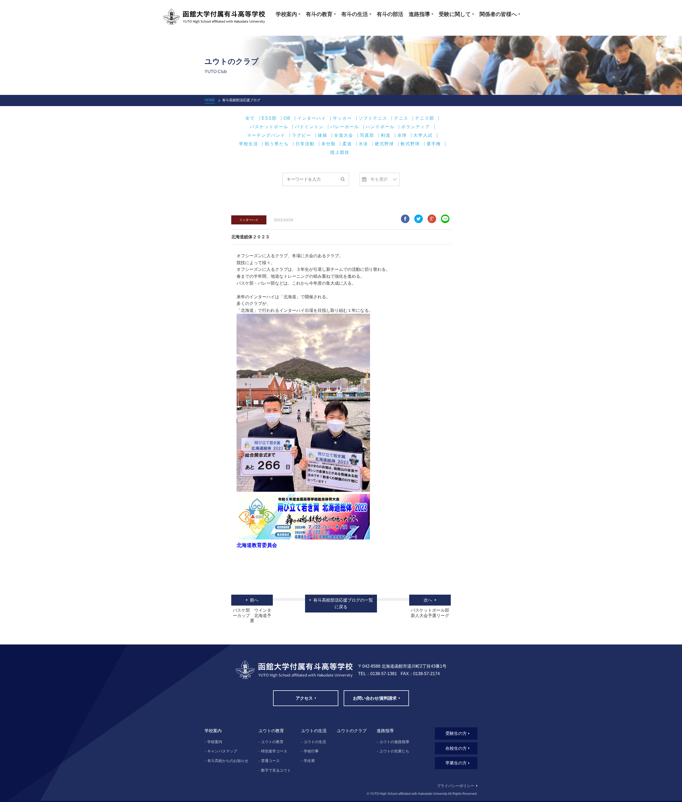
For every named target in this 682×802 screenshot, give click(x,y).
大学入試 (423, 135)
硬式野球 (384, 144)
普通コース (270, 761)
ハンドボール (380, 127)
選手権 (434, 144)
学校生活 (248, 144)
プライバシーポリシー (455, 786)
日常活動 (305, 144)
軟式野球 (410, 144)
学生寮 (309, 761)
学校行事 (311, 751)
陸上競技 (340, 152)
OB (287, 118)
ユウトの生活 (315, 742)
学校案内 (214, 742)
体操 (322, 135)
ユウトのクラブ (352, 730)
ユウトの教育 (272, 742)
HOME (210, 100)
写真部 (367, 135)
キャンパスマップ (222, 751)
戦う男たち (277, 144)
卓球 (402, 135)
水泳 (363, 144)
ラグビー (301, 135)
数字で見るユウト (276, 770)
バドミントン (309, 127)
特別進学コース (274, 751)
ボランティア (415, 127)
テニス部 (424, 118)
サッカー (342, 118)
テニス (401, 118)
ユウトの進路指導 (394, 742)
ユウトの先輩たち (394, 751)
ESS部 (269, 118)
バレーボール (344, 127)
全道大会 (343, 135)
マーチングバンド (266, 135)
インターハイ (311, 118)
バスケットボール (269, 127)
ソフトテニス (373, 118)
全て (250, 118)
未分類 (328, 144)
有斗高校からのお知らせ (227, 761)
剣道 (386, 135)
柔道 (347, 144)
